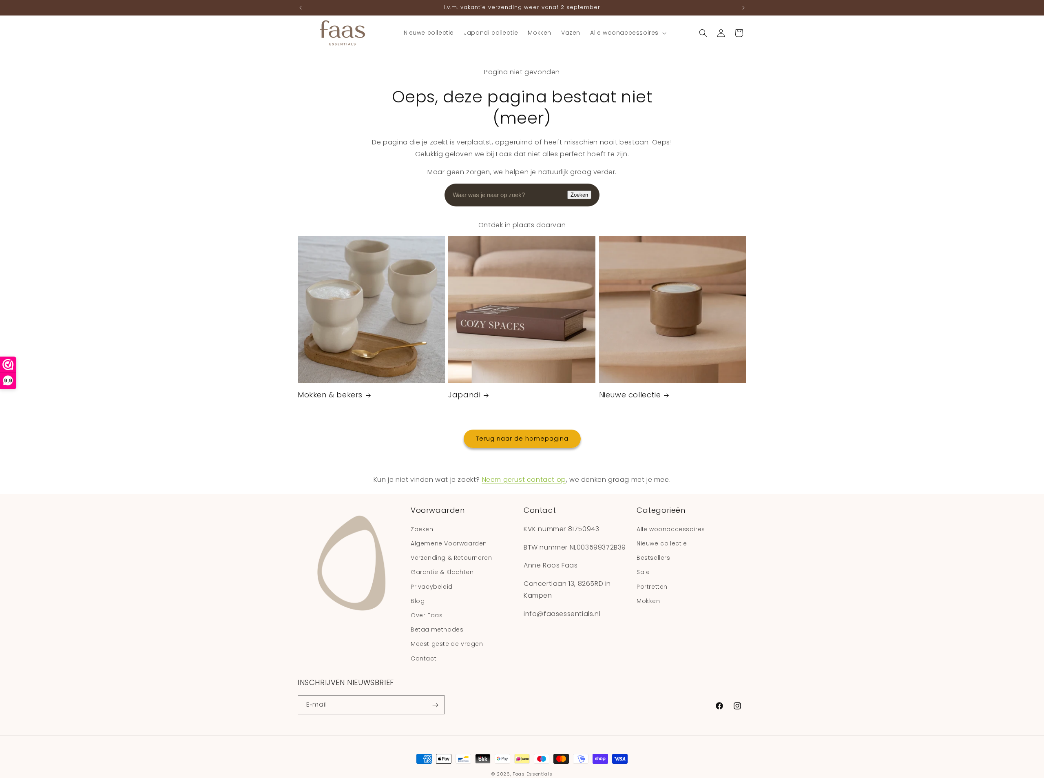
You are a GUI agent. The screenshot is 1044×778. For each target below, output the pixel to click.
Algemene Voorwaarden (449, 543)
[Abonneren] (435, 705)
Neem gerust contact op (524, 479)
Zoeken (579, 195)
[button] (627, 32)
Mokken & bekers (330, 395)
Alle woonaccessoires (671, 529)
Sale (643, 572)
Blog (418, 600)
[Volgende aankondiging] (743, 8)
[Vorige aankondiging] (301, 8)
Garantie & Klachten (442, 572)
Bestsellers (653, 558)
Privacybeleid (432, 586)
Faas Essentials (533, 774)
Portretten (652, 586)
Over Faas (426, 615)
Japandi (464, 395)
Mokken (648, 600)
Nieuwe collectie (630, 395)
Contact (423, 658)
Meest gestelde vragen (447, 644)
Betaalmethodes (437, 629)
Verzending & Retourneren (451, 558)
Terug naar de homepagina (522, 438)
